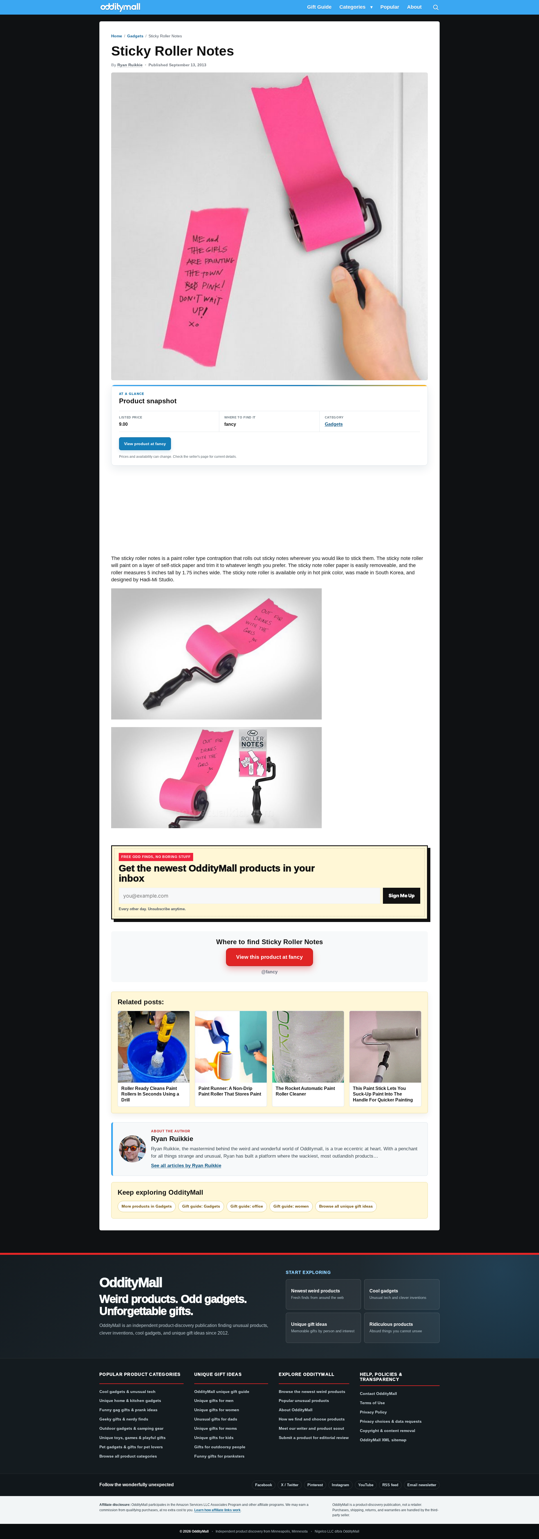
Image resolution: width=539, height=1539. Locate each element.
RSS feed (390, 1485)
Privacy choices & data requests (391, 1421)
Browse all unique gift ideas (346, 1206)
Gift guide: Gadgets (201, 1206)
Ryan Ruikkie (130, 65)
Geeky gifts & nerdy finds (123, 1419)
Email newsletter (421, 1485)
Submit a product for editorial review (314, 1437)
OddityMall (130, 1282)
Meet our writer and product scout (311, 1428)
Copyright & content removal (387, 1430)
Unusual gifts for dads (215, 1419)
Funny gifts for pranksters (219, 1456)
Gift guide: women (291, 1206)
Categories (352, 7)
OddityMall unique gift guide (221, 1391)
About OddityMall (295, 1410)
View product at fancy (145, 443)
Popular (389, 7)
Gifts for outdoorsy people (219, 1447)
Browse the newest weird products (312, 1391)
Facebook (263, 1485)
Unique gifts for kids (214, 1437)
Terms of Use (372, 1403)
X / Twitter (289, 1485)
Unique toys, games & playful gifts (132, 1437)
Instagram (340, 1485)
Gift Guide (319, 7)
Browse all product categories (128, 1456)
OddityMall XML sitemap (383, 1440)
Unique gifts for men (214, 1400)
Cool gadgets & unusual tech (127, 1391)
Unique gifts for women (216, 1410)
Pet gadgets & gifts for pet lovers (131, 1447)
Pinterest (315, 1485)
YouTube (365, 1485)
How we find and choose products (312, 1419)
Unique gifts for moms (215, 1428)
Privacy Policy (373, 1412)
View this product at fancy (269, 957)
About (414, 7)
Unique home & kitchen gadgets (130, 1400)
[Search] (435, 7)
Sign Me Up (402, 895)
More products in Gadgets (147, 1206)
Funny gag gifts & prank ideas (128, 1410)
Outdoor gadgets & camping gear (131, 1428)
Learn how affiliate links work (217, 1510)
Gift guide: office (246, 1206)
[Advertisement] (269, 513)
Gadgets (135, 36)
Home (116, 36)
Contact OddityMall (378, 1393)
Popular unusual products (304, 1400)
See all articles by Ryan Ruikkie (186, 1165)
